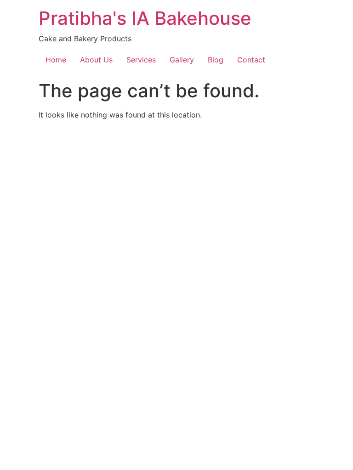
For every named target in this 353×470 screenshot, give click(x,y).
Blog (215, 59)
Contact (251, 59)
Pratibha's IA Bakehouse (145, 18)
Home (56, 59)
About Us (96, 59)
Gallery (182, 59)
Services (141, 59)
